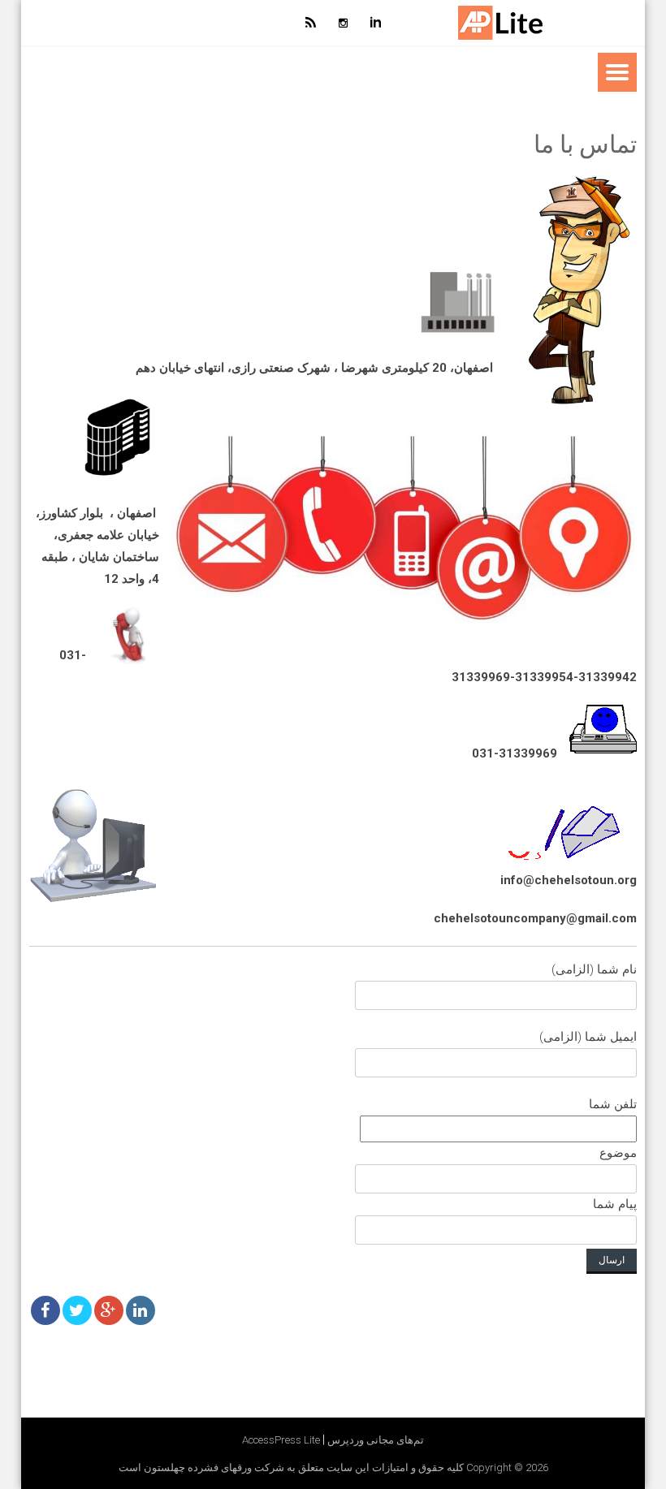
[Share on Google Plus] (108, 1310)
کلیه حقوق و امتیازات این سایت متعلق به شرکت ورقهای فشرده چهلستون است (291, 1467)
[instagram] (343, 22)
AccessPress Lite (281, 1440)
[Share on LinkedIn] (140, 1310)
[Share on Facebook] (45, 1310)
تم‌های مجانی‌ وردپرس (375, 1440)
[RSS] (311, 22)
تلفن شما (613, 1154)
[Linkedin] (376, 22)
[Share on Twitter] (77, 1310)
